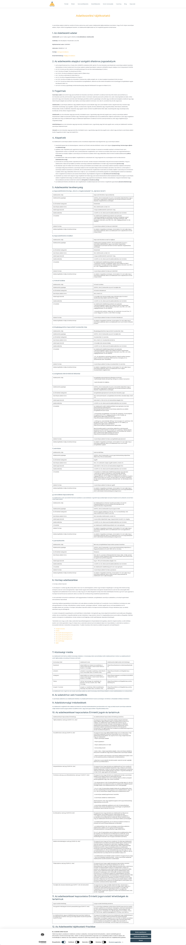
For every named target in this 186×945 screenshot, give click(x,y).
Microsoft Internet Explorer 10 (64, 635)
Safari (57, 643)
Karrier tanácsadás (108, 4)
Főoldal (66, 4)
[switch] (77, 942)
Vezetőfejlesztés (95, 4)
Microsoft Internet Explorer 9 (64, 637)
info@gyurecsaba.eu (69, 55)
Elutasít (141, 940)
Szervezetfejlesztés (83, 4)
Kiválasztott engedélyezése (141, 936)
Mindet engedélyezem (140, 932)
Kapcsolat (132, 4)
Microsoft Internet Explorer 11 (64, 632)
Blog (125, 4)
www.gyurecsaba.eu (63, 52)
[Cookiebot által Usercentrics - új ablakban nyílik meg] (42, 942)
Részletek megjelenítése (115, 942)
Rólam (73, 4)
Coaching (118, 4)
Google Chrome (60, 628)
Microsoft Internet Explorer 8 (64, 639)
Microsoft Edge (60, 641)
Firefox (57, 630)
